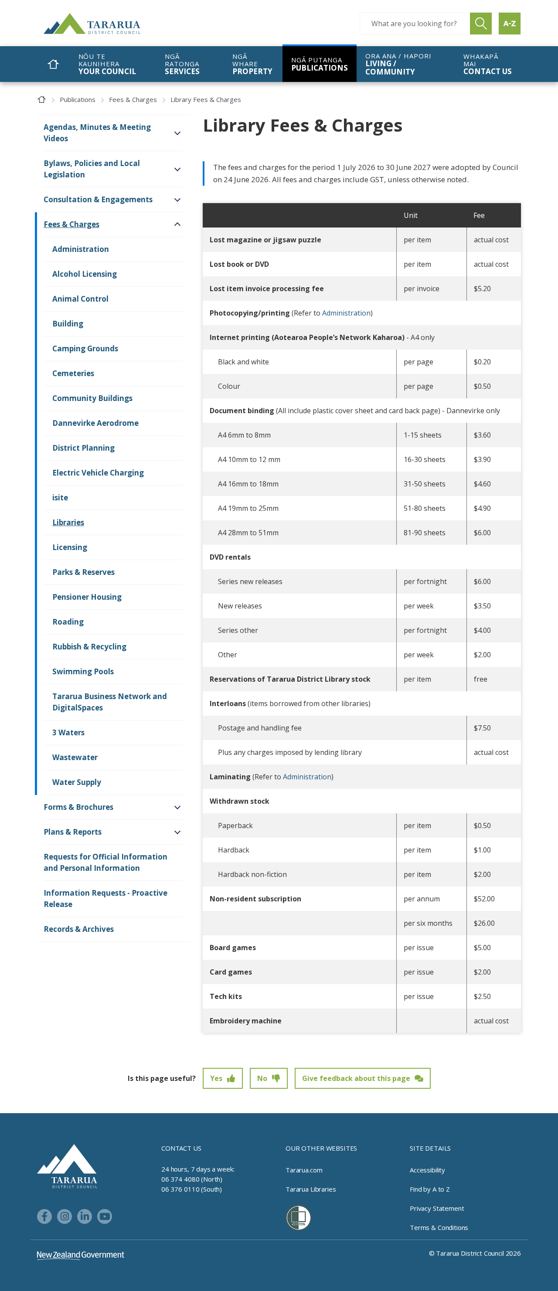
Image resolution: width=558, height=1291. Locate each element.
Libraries (68, 522)
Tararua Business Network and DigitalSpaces (109, 702)
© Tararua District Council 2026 (475, 1253)
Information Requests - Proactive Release (105, 898)
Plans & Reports (73, 832)
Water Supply (76, 782)
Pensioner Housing (87, 597)
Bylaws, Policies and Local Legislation (92, 169)
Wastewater (75, 757)
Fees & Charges (133, 99)
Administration (346, 313)
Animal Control (80, 299)
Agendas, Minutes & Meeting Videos (97, 132)
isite (60, 498)
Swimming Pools (83, 671)
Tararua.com (304, 1169)
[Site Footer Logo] (67, 1165)
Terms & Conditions (439, 1227)
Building (67, 324)
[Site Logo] (109, 23)
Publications (77, 99)
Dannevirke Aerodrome (95, 423)
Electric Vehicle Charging (98, 473)
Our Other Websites (321, 1148)
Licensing (69, 547)
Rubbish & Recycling (89, 647)
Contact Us (181, 1148)
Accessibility (427, 1169)
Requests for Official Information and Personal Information (105, 862)
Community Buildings (92, 398)
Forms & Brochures (78, 807)
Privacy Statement (437, 1208)
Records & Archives (79, 929)
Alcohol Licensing (84, 274)
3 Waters (68, 732)
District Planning (83, 448)
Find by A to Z (430, 1189)
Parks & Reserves (83, 572)
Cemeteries (73, 373)
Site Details (430, 1148)
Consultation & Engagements (98, 199)
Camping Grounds (85, 348)
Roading (68, 622)
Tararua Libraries (311, 1189)
